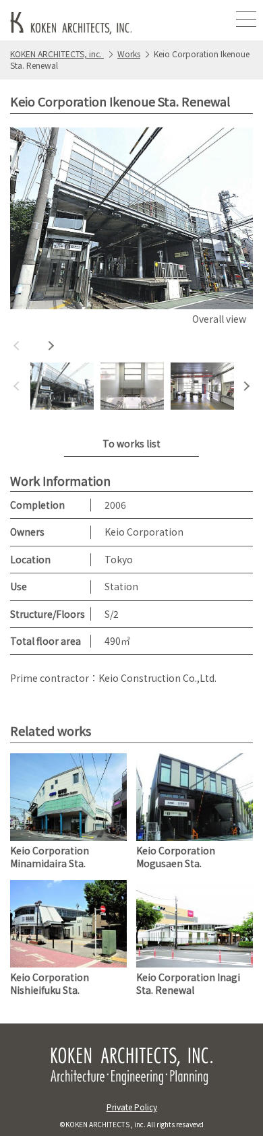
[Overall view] (131, 218)
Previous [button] (17, 345)
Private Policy (132, 1106)
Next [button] (50, 345)
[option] (131, 228)
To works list (131, 443)
